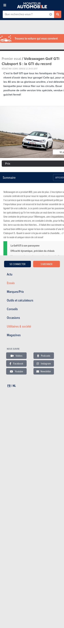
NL (14, 385)
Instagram (45, 363)
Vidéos (18, 355)
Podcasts (45, 355)
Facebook (18, 363)
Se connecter (17, 264)
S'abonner (46, 264)
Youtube (18, 371)
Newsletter (45, 371)
